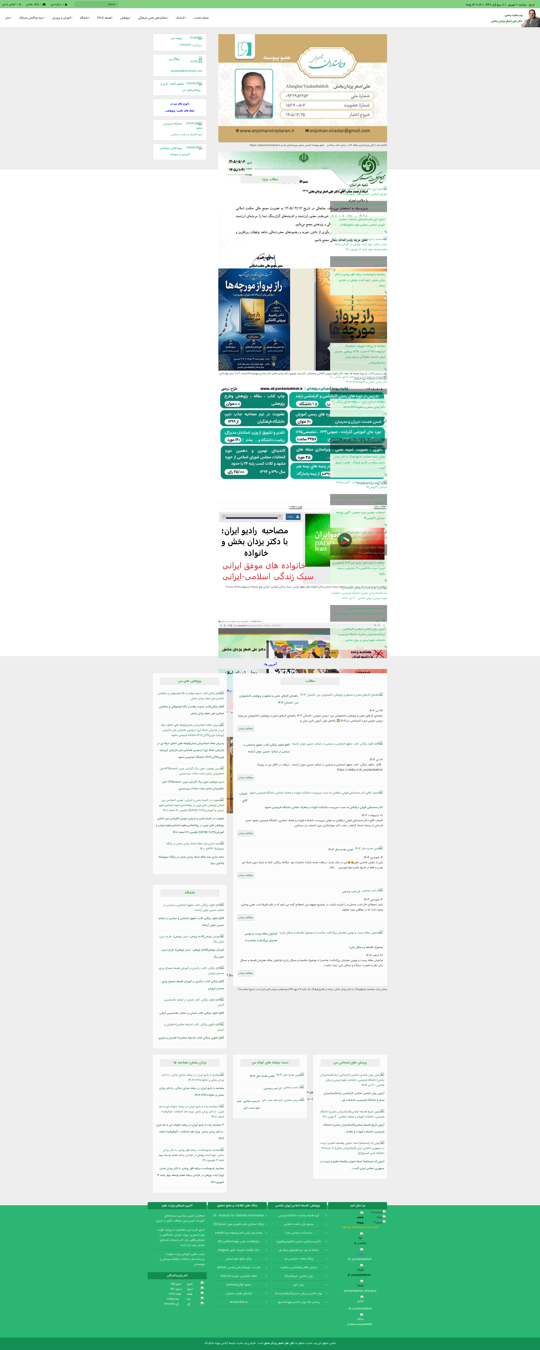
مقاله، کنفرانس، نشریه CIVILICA (238, 1276)
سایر (7, 18)
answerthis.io (239, 1302)
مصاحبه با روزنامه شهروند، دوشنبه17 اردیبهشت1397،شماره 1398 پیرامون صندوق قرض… (362, 330)
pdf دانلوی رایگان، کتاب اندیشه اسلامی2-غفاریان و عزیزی (191, 1038)
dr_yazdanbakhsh (360, 1308)
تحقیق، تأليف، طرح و (172, 84)
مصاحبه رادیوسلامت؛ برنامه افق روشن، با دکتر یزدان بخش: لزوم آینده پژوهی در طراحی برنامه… (360, 280)
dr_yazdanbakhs (359, 1259)
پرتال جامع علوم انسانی (239, 1259)
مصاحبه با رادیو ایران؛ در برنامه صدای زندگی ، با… (360, 392)
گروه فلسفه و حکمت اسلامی (186, 134)
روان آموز (298, 1284)
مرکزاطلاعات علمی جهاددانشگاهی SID (238, 1241)
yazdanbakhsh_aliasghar (360, 1291)
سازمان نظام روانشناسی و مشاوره (298, 1267)
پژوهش (124, 18)
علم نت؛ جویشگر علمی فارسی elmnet (238, 1267)
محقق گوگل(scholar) (238, 1284)
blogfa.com (195, 71)
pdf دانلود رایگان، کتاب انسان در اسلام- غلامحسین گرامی (191, 1013)
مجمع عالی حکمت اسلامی (298, 1224)
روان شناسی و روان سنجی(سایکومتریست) (298, 1293)
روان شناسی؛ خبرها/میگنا (299, 1276)
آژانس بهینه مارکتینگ (216, 1343)
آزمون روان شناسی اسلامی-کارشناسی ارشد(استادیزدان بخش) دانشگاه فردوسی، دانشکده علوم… (359, 614)
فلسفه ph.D (104, 18)
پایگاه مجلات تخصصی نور (298, 1259)
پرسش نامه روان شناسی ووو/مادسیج (299, 1302)
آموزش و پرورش (61, 18)
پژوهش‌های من (192, 90)
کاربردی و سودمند (180, 154)
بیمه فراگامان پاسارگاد (31, 18)
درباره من (56, 4)
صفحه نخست (201, 18)
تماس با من (8, 4)
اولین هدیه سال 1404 (340, 849)
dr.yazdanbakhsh (360, 1275)
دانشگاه (84, 18)
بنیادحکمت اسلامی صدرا (298, 1233)
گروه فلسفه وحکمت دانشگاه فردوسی (298, 1215)
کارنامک (180, 18)
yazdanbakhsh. (180, 71)
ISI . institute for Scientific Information (238, 1215)
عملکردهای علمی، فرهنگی (152, 18)
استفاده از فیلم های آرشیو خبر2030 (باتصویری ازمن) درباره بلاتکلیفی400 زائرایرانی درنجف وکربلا (358, 568)
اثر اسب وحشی (351, 891)
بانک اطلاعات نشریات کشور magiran (238, 1250)
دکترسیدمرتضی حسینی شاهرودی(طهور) (298, 1241)
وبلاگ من (177, 59)
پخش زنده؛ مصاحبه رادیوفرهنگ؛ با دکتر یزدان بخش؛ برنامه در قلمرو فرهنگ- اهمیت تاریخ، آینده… (359, 462)
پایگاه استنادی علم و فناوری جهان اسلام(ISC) (238, 1224)
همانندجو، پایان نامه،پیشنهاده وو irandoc (238, 1233)
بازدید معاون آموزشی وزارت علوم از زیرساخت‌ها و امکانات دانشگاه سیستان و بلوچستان (182, 1259)
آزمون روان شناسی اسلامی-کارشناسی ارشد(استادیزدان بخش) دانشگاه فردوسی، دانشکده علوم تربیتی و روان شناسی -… (361, 635)
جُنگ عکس (32, 4)
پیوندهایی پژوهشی (171, 148)
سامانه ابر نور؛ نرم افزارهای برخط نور (299, 1250)
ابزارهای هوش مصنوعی (238, 1293)
